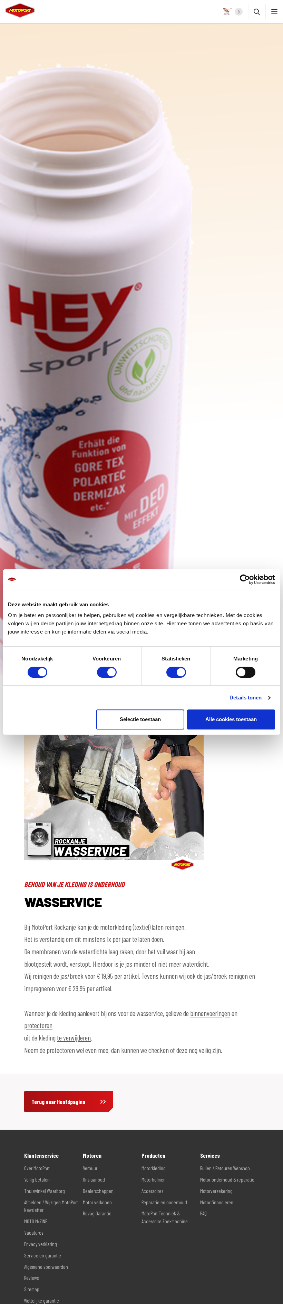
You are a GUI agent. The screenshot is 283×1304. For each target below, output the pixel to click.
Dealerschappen (98, 1191)
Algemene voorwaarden (46, 1267)
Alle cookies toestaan (231, 719)
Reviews (31, 1278)
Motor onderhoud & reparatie (227, 1179)
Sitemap (31, 1289)
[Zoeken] (257, 11)
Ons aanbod (94, 1179)
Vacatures (33, 1233)
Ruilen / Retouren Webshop (225, 1168)
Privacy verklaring (40, 1244)
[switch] (107, 672)
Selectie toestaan (140, 719)
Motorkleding (154, 1168)
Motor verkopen (97, 1202)
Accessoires (152, 1191)
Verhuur (90, 1168)
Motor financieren (216, 1202)
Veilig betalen (37, 1179)
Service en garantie (42, 1255)
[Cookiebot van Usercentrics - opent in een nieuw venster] (245, 579)
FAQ (203, 1213)
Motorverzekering (216, 1191)
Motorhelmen (154, 1179)
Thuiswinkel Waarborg (44, 1191)
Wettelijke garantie (41, 1300)
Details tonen (246, 697)
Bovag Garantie (97, 1213)
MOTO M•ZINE (35, 1221)
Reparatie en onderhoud (164, 1202)
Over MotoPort (37, 1168)
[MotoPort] (17, 10)
